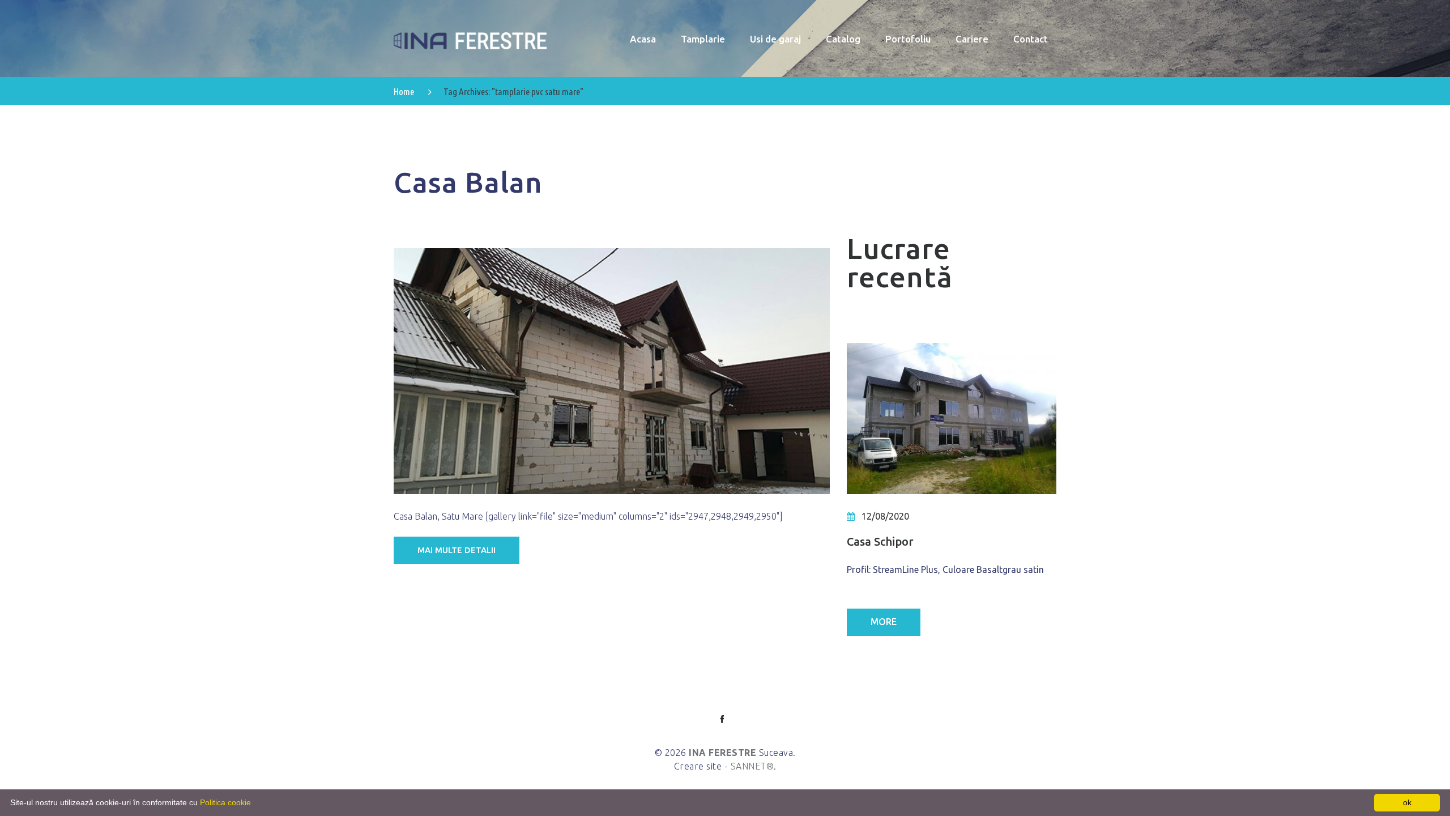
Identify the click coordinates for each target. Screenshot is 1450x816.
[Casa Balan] (612, 371)
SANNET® (752, 766)
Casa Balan (468, 182)
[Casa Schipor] (951, 418)
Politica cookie (225, 802)
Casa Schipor (880, 541)
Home (404, 91)
